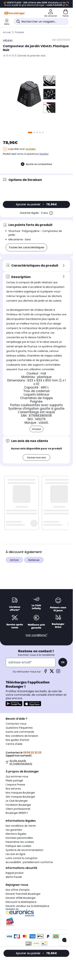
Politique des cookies (18, 846)
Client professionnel (18, 809)
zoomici (43, 153)
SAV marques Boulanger (20, 796)
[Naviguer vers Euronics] (36, 912)
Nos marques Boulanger (20, 792)
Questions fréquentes (19, 728)
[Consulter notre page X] (52, 672)
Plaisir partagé (14, 780)
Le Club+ (31, 148)
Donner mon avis (36, 457)
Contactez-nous (16, 723)
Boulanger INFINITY (17, 813)
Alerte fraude (14, 877)
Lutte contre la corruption (21, 858)
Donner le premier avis (31, 55)
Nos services (13, 788)
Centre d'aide (14, 744)
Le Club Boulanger (17, 801)
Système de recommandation (24, 850)
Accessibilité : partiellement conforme (29, 862)
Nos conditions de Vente (21, 826)
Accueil (7, 32)
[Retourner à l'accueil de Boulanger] (14, 13)
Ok (63, 662)
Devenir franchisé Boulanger (23, 894)
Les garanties (14, 830)
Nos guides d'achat (17, 740)
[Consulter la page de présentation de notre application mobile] (14, 703)
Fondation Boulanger (18, 805)
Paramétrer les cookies (20, 842)
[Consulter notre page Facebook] (45, 672)
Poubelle (19, 32)
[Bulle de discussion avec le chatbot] (64, 940)
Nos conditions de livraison (22, 736)
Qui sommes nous (17, 776)
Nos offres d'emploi (18, 890)
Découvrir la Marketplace (21, 902)
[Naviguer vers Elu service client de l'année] (36, 921)
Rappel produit (15, 873)
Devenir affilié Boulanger (21, 898)
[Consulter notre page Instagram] (58, 672)
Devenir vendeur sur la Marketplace (27, 906)
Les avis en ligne (15, 854)
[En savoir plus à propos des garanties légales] (51, 213)
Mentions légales (16, 834)
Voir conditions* (36, 635)
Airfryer (14, 559)
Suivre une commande (20, 732)
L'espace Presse (15, 784)
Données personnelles (19, 838)
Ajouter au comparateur (39, 164)
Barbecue (33, 559)
